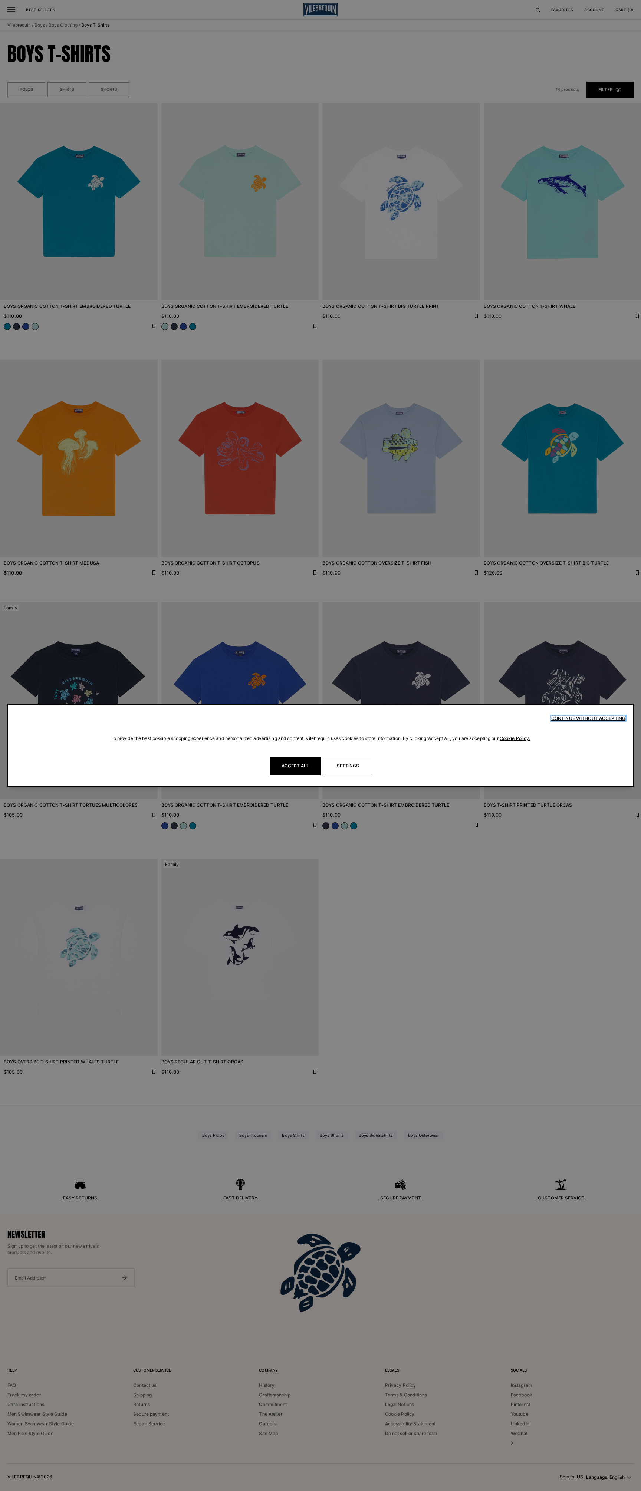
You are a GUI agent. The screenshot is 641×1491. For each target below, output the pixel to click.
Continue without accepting (588, 718)
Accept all (295, 765)
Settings (348, 765)
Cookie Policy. (515, 738)
